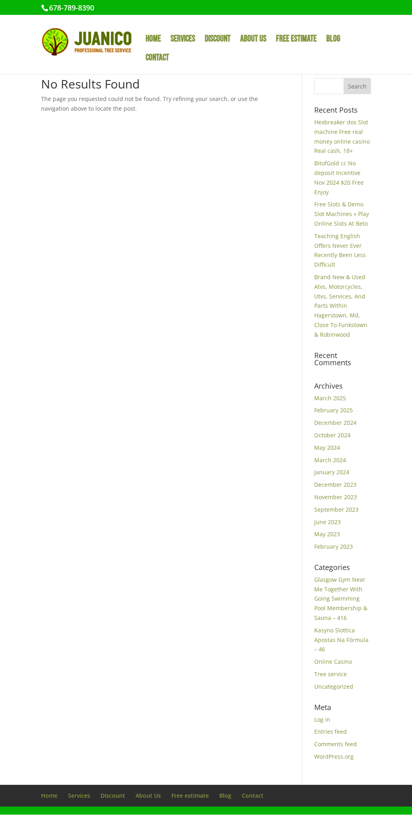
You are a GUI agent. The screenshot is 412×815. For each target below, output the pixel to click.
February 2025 (333, 410)
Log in (322, 719)
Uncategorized (333, 686)
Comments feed (335, 744)
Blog (333, 40)
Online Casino (333, 661)
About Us (253, 40)
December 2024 (335, 422)
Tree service (330, 674)
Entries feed (330, 731)
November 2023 (335, 497)
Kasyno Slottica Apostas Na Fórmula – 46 (341, 639)
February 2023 (333, 546)
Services (183, 40)
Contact (157, 59)
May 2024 (327, 447)
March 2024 (330, 460)
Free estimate (296, 40)
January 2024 (331, 472)
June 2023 (327, 522)
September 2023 (336, 509)
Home (153, 40)
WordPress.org (334, 756)
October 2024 (332, 435)
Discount (218, 40)
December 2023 (335, 484)
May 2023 (327, 534)
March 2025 (330, 398)
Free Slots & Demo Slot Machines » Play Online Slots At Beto (341, 213)
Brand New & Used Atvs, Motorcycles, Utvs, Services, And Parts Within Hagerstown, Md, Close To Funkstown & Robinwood (340, 305)
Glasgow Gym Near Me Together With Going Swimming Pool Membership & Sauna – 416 (340, 599)
